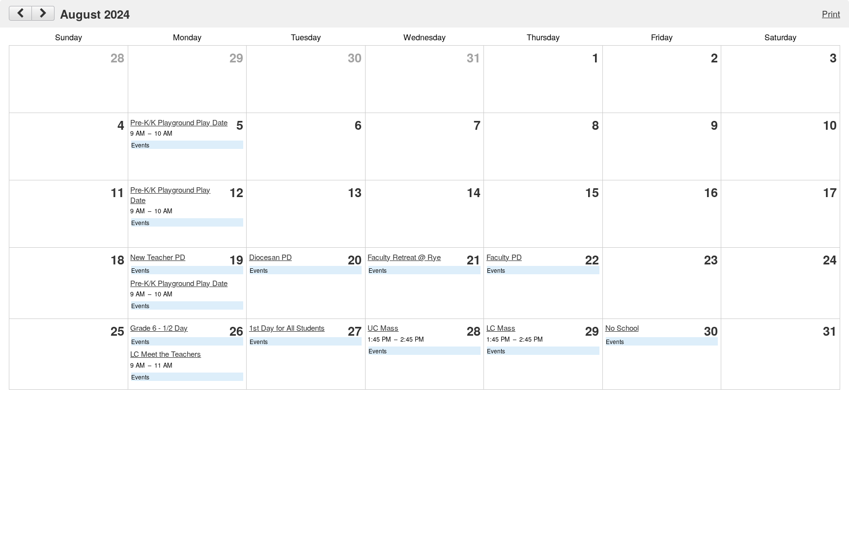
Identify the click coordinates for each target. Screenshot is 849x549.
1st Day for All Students (287, 327)
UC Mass (383, 327)
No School (622, 327)
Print (831, 13)
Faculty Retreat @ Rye (404, 257)
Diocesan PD (270, 257)
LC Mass (500, 327)
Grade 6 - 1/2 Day (159, 327)
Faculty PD (504, 257)
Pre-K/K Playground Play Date (178, 122)
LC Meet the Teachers (165, 353)
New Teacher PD (157, 257)
